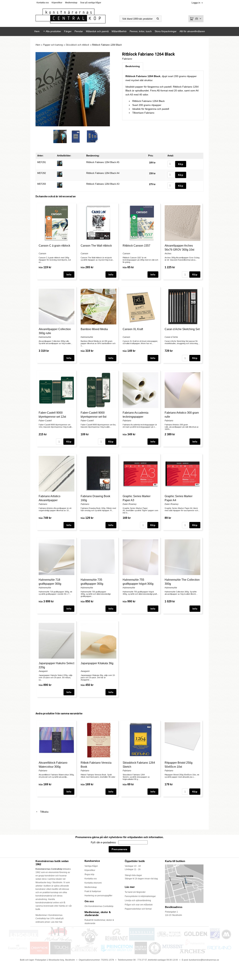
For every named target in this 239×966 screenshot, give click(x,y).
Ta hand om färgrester (135, 892)
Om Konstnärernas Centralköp (99, 906)
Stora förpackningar (166, 31)
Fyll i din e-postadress (104, 842)
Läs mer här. (57, 922)
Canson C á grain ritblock (54, 245)
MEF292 (41, 173)
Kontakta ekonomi (93, 883)
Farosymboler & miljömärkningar (140, 896)
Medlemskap (71, 2)
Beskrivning (132, 66)
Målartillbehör (119, 31)
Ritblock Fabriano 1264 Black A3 (102, 184)
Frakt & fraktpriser (93, 891)
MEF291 (41, 162)
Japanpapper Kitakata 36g (97, 663)
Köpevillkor (57, 2)
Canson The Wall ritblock (96, 245)
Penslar (79, 31)
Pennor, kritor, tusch (141, 31)
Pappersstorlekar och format (138, 909)
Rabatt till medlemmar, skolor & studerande (99, 922)
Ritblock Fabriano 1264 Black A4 (102, 173)
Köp (194, 274)
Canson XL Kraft (133, 329)
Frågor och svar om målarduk (139, 904)
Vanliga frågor (91, 866)
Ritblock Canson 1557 (136, 245)
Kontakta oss (43, 2)
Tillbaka (43, 811)
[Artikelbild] (59, 163)
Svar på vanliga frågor (90, 2)
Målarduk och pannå (97, 31)
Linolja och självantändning (138, 900)
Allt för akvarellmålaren (192, 31)
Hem (37, 31)
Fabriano (127, 58)
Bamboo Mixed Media (94, 329)
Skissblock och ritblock (77, 45)
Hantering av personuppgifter (98, 895)
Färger (68, 31)
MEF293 (41, 184)
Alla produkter (53, 31)
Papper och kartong (53, 45)
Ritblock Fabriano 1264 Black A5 (102, 162)
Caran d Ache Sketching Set (182, 329)
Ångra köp (89, 874)
